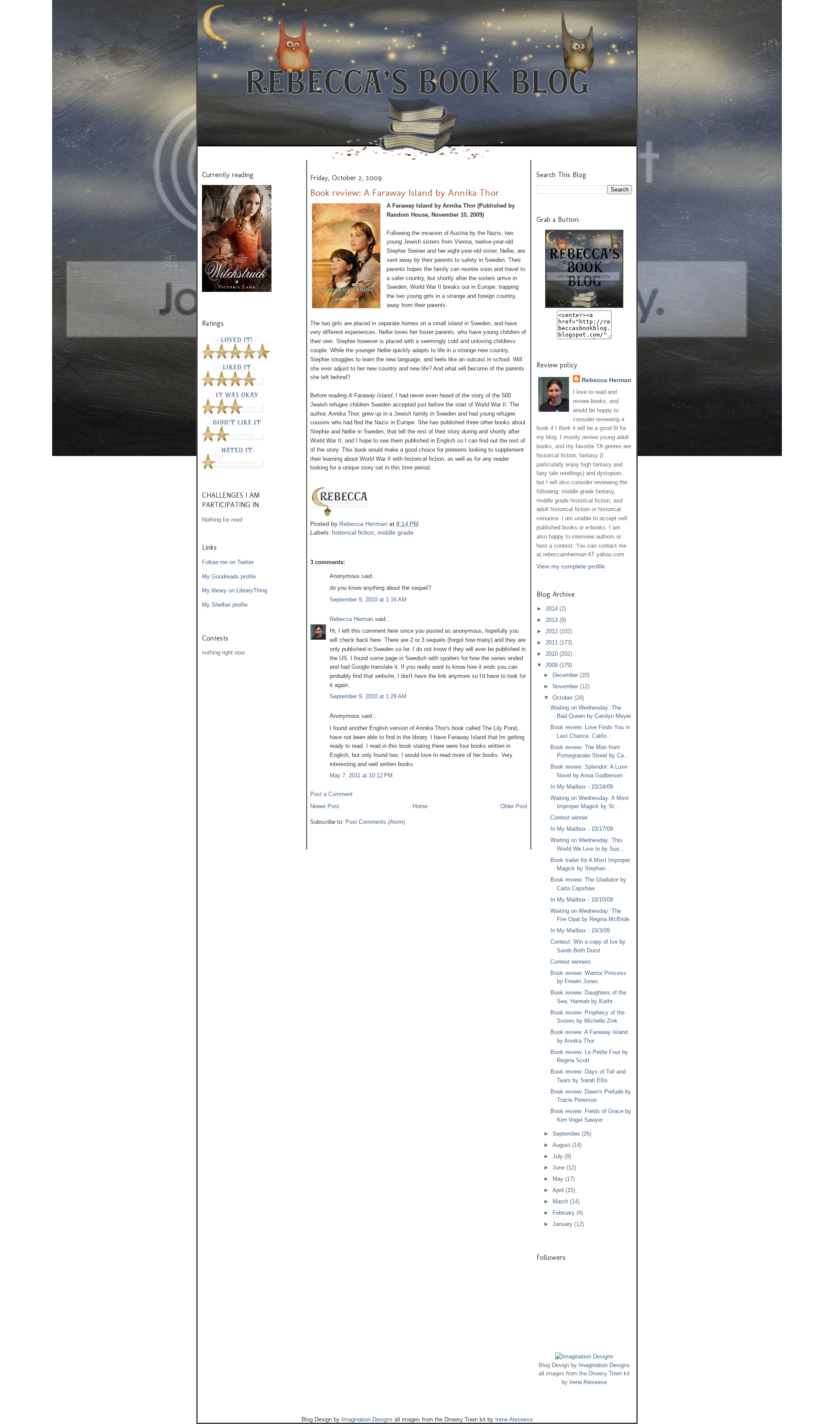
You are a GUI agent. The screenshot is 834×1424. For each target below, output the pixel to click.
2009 (552, 665)
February (564, 1212)
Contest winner (569, 817)
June (559, 1167)
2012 (552, 631)
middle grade (395, 532)
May (559, 1179)
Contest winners (570, 961)
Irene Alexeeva (588, 1382)
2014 (552, 608)
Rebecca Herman (364, 523)
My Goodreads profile (229, 576)
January (563, 1224)
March (561, 1201)
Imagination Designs (604, 1365)
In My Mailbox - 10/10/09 (581, 899)
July (559, 1156)
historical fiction (353, 532)
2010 (552, 654)
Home (420, 806)
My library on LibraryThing (234, 590)
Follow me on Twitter (228, 562)
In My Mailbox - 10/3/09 (580, 930)
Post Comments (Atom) (375, 822)
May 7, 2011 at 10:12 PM (361, 775)
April (559, 1190)
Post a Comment (331, 794)
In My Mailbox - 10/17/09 (581, 829)
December (566, 675)
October (563, 697)
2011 (552, 642)
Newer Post (324, 806)
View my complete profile (570, 566)
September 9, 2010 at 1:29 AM (368, 696)
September (567, 1133)
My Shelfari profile (225, 604)
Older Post (513, 806)
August (562, 1145)
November (566, 686)
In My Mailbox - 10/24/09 (581, 786)
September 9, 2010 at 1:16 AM (368, 599)
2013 (552, 620)
